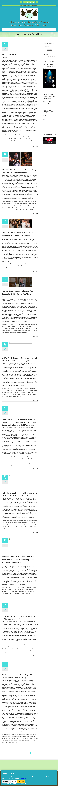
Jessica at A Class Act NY (27, 629)
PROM (23, 510)
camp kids (18, 87)
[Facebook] (44, 56)
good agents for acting (32, 101)
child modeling (24, 91)
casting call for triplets (28, 709)
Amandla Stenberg (31, 364)
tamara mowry (30, 127)
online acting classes (6, 120)
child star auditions (18, 93)
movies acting (18, 117)
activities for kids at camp (14, 76)
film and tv (33, 246)
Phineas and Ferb (18, 510)
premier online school (20, 445)
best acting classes (9, 85)
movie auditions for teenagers (31, 116)
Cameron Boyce (5, 367)
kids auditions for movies (13, 108)
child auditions (18, 91)
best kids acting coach (24, 86)
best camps (10, 86)
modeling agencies (19, 111)
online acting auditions (31, 119)
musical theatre (11, 191)
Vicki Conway (13, 453)
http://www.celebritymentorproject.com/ (27, 310)
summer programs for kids (27, 126)
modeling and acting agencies (16, 112)
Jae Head (23, 372)
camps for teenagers (8, 89)
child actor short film (6, 571)
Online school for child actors (23, 444)
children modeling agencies (24, 94)
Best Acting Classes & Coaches (30, 299)
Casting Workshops (10, 681)
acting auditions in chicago (7, 68)
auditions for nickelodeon (16, 82)
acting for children (13, 72)
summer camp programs (7, 194)
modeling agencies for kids (29, 111)
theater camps (13, 128)
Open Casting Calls (14, 120)
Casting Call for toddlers (18, 709)
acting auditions (28, 65)
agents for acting (8, 78)
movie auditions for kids (20, 116)
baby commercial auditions (26, 82)
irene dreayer (34, 104)
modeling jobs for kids (31, 113)
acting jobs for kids (20, 74)
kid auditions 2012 (19, 105)
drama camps (25, 186)
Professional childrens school (30, 445)
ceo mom (21, 90)
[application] (49, 140)
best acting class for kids (16, 179)
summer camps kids (10, 124)
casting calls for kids (15, 90)
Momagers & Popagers (11, 115)
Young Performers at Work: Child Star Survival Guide (49, 66)
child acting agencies (33, 90)
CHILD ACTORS (10, 435)
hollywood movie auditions (24, 102)
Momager (4, 115)
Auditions (33, 60)
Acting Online (28, 60)
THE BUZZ (15, 61)
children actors (9, 94)
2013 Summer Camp (27, 300)
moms (17, 115)
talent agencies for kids (10, 127)
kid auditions (12, 105)
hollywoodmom (33, 102)
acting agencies (11, 63)
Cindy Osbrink (27, 370)
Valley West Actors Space (19, 584)
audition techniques (6, 242)
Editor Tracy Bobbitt (7, 60)
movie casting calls (6, 117)
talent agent (24, 127)
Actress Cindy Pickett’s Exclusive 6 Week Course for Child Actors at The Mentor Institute (18, 294)
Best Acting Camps (29, 177)
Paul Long (13, 445)
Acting (6, 63)
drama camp (31, 100)
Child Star (29, 91)
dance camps (20, 97)
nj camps (18, 119)
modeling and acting (6, 112)
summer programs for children (15, 126)
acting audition (21, 65)
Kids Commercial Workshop (16, 722)
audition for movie (25, 78)
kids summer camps (18, 109)
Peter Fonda (22, 314)
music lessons (16, 250)
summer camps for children (18, 123)
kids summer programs (27, 109)
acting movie (13, 75)
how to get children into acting (8, 104)
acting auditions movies (28, 68)
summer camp (14, 251)
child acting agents (6, 91)
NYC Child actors (12, 633)
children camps (16, 94)
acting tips (33, 75)
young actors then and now (30, 130)
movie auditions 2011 (10, 116)
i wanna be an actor (18, 104)
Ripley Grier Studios (20, 633)
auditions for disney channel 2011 (12, 80)
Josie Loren (33, 372)
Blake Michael (32, 366)
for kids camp (19, 101)
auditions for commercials (22, 79)
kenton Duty (10, 374)
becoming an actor (26, 83)
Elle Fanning (33, 371)
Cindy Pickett (5, 309)
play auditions (21, 120)
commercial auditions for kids (27, 96)
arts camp (14, 78)
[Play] (45, 142)
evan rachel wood (27, 246)
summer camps (9, 123)
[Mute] (53, 142)
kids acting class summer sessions (13, 247)
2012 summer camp (25, 61)
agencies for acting (29, 76)
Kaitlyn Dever (5, 374)
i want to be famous (27, 104)
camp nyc (22, 87)
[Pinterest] (52, 56)
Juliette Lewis (5, 311)
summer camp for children (7, 122)
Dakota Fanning (5, 371)
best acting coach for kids (19, 85)
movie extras (12, 117)
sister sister (27, 120)
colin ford (33, 370)
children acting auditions (26, 713)
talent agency (18, 127)
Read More (35, 146)
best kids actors (32, 86)
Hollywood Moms (15, 102)
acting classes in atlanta (13, 71)
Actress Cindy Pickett (29, 302)
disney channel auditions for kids (22, 98)
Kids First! (24, 507)
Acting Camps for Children (29, 175)
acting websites (5, 76)
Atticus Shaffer (13, 366)
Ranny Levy (27, 510)
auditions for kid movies (24, 80)
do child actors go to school (23, 100)
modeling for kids (17, 113)
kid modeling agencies (10, 106)
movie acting (21, 115)
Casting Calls (8, 90)
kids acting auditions (27, 106)
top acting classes (9, 130)
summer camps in (7, 195)
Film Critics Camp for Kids (14, 506)
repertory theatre (28, 191)
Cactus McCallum (33, 705)
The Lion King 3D (25, 516)
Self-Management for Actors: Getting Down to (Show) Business (49, 96)
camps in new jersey (24, 89)
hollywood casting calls (6, 102)
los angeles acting (11, 111)
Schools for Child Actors (7, 446)
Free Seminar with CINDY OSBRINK (14, 372)
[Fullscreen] (55, 142)
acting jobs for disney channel (10, 74)
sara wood (34, 250)
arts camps (19, 78)
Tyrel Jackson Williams (13, 385)
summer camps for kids (29, 123)
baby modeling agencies (28, 702)
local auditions (5, 111)
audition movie (32, 78)
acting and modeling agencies (12, 65)
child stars (10, 713)
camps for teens (16, 89)
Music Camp (34, 117)
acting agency (29, 63)
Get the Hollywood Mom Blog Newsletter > (29, 5)
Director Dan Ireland (31, 309)
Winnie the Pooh (24, 517)
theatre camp (19, 128)
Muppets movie (21, 509)
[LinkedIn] (54, 56)
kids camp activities (23, 108)
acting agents (7, 64)
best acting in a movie (28, 85)
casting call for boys (9, 709)
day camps (25, 97)
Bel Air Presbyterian (20, 366)
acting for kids (20, 72)
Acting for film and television (8, 567)
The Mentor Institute (26, 319)
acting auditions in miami (18, 68)
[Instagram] (48, 56)
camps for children (28, 87)
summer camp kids (26, 122)
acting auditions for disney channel (18, 67)
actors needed (22, 76)
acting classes (20, 69)
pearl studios (7, 725)
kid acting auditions (6, 105)
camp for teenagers (12, 87)
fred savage (25, 101)
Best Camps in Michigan (18, 180)
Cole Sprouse (9, 96)
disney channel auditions (11, 98)
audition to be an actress (7, 79)
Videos (19, 239)
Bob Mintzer (12, 182)
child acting (26, 90)
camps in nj (30, 89)
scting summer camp (6, 251)
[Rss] (50, 56)
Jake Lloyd (28, 372)
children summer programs (31, 244)
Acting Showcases (29, 621)
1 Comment (14, 131)
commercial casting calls (7, 97)
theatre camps (25, 128)
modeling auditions (9, 113)
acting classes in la (22, 71)
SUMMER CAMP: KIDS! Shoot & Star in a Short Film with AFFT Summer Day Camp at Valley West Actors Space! (19, 560)
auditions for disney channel (24, 699)
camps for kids (15, 183)
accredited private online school (8, 430)
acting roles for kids (27, 75)
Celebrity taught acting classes (13, 307)
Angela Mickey (15, 698)
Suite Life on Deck (33, 120)
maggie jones (8, 377)
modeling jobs (23, 113)
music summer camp (12, 119)
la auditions (34, 109)
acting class (15, 69)
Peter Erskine (21, 191)
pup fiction (7, 577)
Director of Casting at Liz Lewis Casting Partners (17, 717)
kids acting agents (19, 106)
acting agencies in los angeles (20, 63)
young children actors (6, 131)
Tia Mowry (31, 128)
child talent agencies (27, 93)
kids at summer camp (12, 188)
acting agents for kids (15, 64)
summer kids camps (26, 124)
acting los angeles (27, 74)
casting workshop (15, 244)
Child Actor (12, 91)
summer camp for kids (17, 122)
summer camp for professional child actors (10, 253)
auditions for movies (6, 82)
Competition (14, 97)
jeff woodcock (31, 439)
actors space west (23, 240)
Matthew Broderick (27, 313)
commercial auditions (16, 96)
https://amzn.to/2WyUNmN (50, 118)
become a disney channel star (16, 83)
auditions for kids (33, 80)
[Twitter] (46, 56)
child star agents (11, 93)
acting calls (10, 69)
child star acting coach (16, 184)
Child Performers (17, 435)
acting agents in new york (25, 64)
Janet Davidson (28, 506)
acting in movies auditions (29, 72)
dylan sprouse (8, 101)
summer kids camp (18, 124)
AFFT (26, 567)
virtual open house (20, 453)
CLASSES (4, 300)
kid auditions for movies (28, 105)
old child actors (23, 119)
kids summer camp (10, 109)
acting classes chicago (28, 69)
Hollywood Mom (6, 175)
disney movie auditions (12, 100)
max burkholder (15, 377)
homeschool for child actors (22, 439)
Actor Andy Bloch (21, 302)
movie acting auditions (29, 115)
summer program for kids (7, 197)
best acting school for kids (26, 431)
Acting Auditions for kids (30, 67)
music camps (4, 119)
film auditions (14, 101)
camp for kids (4, 87)
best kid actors (16, 86)
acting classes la (30, 71)
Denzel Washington (22, 309)
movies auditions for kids (27, 117)
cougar (30, 716)
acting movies (19, 75)
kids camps (29, 108)
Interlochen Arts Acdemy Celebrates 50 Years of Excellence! (18, 187)
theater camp (7, 128)
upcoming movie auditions (19, 130)
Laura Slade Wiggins (30, 375)
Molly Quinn (20, 377)
